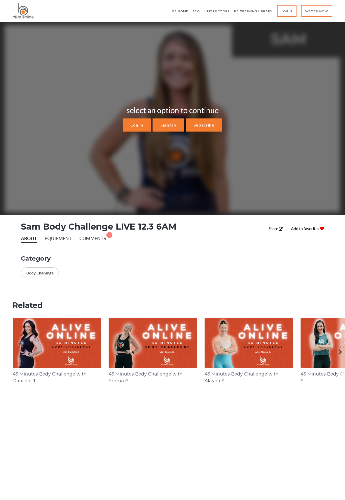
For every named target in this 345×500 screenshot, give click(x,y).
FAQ (196, 11)
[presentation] (340, 352)
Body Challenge (40, 272)
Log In (137, 124)
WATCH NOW (316, 11)
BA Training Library (253, 11)
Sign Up (168, 124)
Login (286, 11)
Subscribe (203, 124)
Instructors (217, 11)
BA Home (180, 11)
